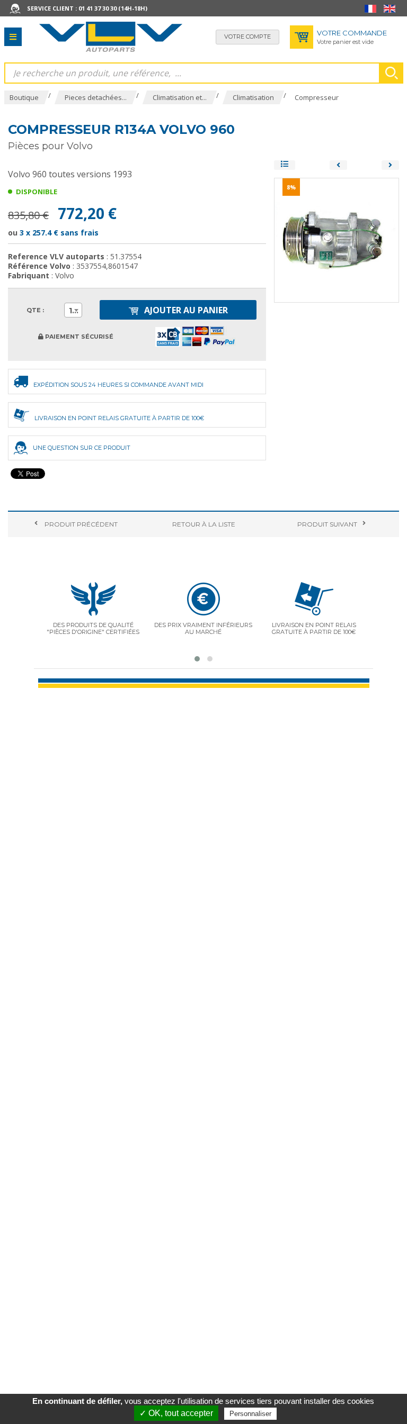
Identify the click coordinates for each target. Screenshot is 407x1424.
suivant (327, 524)
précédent (80, 524)
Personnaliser (250, 1414)
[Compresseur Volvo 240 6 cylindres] (338, 165)
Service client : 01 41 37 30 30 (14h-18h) (87, 8)
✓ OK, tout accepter (176, 1413)
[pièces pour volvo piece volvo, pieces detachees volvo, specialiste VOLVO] (110, 37)
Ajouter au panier (185, 310)
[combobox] (73, 310)
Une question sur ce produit (81, 448)
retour (203, 524)
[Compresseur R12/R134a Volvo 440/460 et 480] (390, 165)
